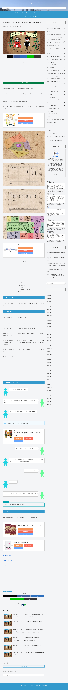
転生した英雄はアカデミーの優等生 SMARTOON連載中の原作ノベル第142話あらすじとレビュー (56, 276)
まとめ (20, 291)
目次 (22, 282)
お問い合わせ (23, 685)
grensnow (55, 156)
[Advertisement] (24, 70)
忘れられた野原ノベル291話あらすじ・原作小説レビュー (55, 270)
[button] (65, 8)
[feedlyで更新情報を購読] (25, 605)
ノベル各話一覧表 (7, 555)
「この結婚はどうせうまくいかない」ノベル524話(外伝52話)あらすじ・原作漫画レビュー (56, 265)
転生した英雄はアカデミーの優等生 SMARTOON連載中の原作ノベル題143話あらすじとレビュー (56, 252)
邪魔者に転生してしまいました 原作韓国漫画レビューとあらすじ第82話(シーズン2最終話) (56, 259)
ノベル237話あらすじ (23, 287)
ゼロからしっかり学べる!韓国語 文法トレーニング (23, 542)
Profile (43, 685)
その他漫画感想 (38, 685)
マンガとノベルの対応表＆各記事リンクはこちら (23, 82)
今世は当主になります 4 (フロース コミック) (27, 114)
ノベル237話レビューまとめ (24, 289)
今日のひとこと (22, 285)
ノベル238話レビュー (7, 565)
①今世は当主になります (7, 591)
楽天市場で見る (25, 120)
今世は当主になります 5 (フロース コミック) (27, 244)
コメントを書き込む (23, 666)
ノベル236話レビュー (7, 560)
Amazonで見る (18, 438)
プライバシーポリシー (30, 685)
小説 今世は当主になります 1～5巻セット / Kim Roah (29, 525)
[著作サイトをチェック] (23, 605)
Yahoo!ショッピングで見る (25, 123)
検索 (46, 685)
